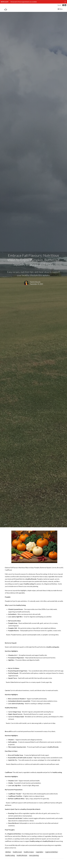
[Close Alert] (65, 2)
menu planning (34, 855)
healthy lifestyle (22, 855)
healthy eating (10, 855)
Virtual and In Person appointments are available (23, 1)
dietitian (8, 852)
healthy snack (17, 852)
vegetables (39, 852)
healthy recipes (29, 852)
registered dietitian (51, 852)
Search (59, 5)
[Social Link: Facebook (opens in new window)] (63, 5)
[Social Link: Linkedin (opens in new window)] (65, 5)
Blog (5, 524)
